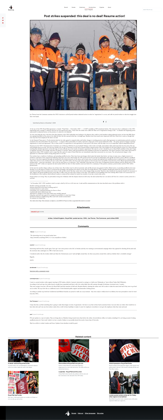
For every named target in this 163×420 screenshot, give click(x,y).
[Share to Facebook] (103, 122)
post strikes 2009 (113, 218)
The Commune (101, 218)
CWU (85, 218)
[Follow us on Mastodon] (3, 18)
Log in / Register (89, 9)
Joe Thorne (91, 218)
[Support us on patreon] (3, 20)
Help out (80, 413)
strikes (50, 218)
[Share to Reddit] (106, 122)
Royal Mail (68, 218)
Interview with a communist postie (39, 271)
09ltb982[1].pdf (35, 211)
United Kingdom (58, 218)
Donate (74, 413)
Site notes (100, 413)
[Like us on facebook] (3, 23)
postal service (77, 218)
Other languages (90, 413)
